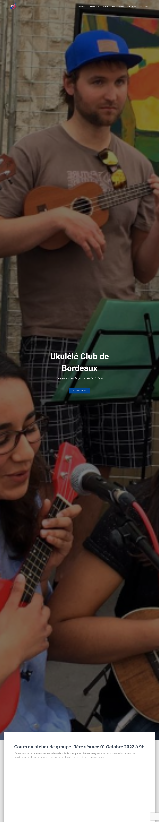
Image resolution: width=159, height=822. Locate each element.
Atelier (105, 6)
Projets (82, 6)
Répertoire (131, 6)
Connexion (144, 6)
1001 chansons (118, 6)
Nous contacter (79, 390)
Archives (94, 6)
